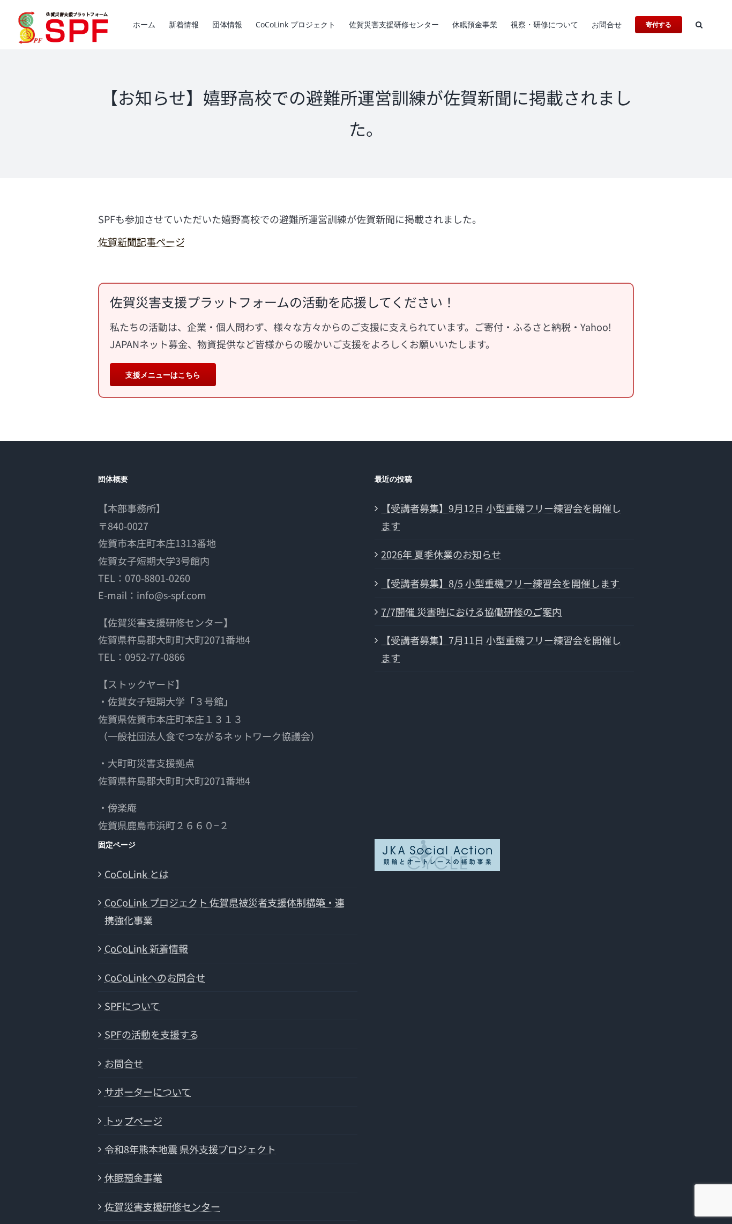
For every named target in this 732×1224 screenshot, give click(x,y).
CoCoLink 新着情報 (146, 948)
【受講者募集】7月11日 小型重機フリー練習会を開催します (501, 648)
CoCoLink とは (136, 874)
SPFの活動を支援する (151, 1034)
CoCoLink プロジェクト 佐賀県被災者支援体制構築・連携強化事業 (224, 910)
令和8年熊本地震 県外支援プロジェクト (190, 1149)
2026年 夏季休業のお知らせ (441, 554)
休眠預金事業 (133, 1177)
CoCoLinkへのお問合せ (154, 977)
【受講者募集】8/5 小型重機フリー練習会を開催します (500, 583)
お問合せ (123, 1063)
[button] (699, 24)
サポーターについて (147, 1091)
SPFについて (132, 1006)
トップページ (133, 1120)
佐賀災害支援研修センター (162, 1206)
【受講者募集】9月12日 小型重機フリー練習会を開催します (501, 516)
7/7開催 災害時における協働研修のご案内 (471, 611)
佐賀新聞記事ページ (141, 241)
